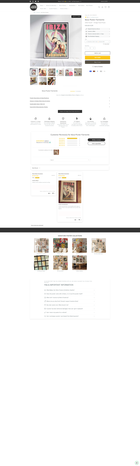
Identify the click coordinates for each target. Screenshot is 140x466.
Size (86, 39)
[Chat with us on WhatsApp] (137, 463)
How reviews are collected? (37, 225)
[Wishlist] (105, 7)
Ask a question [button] (96, 143)
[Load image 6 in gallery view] (78, 72)
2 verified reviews (94, 17)
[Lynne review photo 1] (69, 191)
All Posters (38, 12)
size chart (107, 44)
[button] (42, 5)
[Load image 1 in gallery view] (34, 72)
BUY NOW (97, 57)
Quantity (87, 45)
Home (35, 12)
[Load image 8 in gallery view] (43, 81)
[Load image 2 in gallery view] (43, 72)
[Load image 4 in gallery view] (60, 72)
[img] (35, 175)
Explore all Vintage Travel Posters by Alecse (70, 111)
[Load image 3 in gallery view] (52, 72)
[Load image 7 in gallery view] (34, 81)
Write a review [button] (96, 140)
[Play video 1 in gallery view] (52, 81)
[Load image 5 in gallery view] (69, 72)
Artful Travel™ (89, 22)
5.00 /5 (46, 141)
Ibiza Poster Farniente (37, 173)
